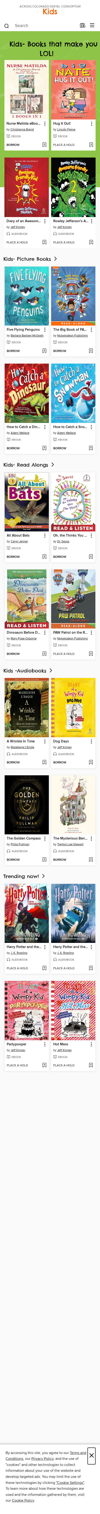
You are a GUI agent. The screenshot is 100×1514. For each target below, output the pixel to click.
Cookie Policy (23, 1500)
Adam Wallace (20, 433)
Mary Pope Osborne (24, 638)
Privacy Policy (42, 1458)
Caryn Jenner (19, 541)
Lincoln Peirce (66, 129)
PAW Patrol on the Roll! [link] (71, 633)
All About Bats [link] (18, 536)
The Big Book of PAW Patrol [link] (71, 330)
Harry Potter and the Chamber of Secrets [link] (71, 947)
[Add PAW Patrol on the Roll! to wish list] (91, 654)
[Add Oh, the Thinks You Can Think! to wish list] (91, 557)
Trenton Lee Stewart (70, 844)
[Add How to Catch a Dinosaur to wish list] (44, 449)
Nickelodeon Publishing (72, 335)
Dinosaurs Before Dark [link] (24, 633)
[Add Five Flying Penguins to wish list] (44, 351)
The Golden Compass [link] (24, 838)
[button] (44, 124)
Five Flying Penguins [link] (23, 330)
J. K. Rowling (19, 953)
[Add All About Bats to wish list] (44, 557)
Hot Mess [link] (60, 1044)
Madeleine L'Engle (22, 747)
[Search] (6, 25)
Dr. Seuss (63, 541)
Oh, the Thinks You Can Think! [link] (71, 536)
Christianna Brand (22, 129)
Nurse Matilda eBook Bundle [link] (24, 124)
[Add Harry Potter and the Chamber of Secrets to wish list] (91, 969)
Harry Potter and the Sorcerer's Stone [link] (24, 947)
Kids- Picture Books (28, 259)
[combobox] (40, 26)
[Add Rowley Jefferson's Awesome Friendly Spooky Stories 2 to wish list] (91, 243)
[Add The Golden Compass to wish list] (44, 860)
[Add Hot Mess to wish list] (91, 1066)
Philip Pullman (20, 844)
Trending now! (22, 876)
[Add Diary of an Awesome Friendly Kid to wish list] (44, 243)
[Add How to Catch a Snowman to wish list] (91, 449)
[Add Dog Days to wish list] (91, 763)
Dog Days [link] (61, 741)
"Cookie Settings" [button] (70, 1482)
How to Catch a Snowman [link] (71, 427)
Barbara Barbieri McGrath (27, 335)
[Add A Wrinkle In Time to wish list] (44, 763)
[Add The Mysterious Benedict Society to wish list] (91, 860)
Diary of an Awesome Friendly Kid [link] (24, 221)
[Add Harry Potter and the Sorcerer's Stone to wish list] (44, 969)
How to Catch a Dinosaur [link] (24, 427)
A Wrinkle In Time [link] (21, 741)
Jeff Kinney (17, 227)
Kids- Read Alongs (26, 465)
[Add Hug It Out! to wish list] (91, 145)
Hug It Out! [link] (62, 124)
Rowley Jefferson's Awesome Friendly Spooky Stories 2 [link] (71, 221)
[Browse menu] (92, 25)
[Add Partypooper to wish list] (44, 1066)
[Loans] (82, 26)
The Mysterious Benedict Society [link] (71, 838)
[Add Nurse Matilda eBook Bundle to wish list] (44, 145)
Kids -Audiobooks (25, 670)
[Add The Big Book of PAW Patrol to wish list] (91, 351)
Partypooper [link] (16, 1044)
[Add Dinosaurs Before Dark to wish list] (44, 654)
